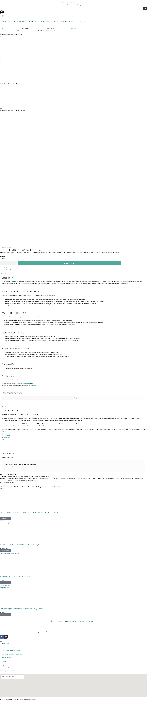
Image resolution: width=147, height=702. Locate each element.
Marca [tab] (3, 272)
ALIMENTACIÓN (6, 21)
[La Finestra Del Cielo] (73, 440)
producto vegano (119, 478)
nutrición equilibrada (98, 478)
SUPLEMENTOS (32, 21)
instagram (27, 383)
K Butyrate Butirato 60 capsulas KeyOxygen (17, 576)
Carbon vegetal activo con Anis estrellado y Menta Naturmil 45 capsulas (29, 512)
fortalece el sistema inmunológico (56, 478)
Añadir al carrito (69, 263)
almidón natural (12, 478)
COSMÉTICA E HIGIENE (19, 21)
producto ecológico (110, 478)
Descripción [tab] (4, 268)
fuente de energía (70, 478)
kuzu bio (90, 478)
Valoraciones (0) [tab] (5, 274)
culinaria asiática (42, 478)
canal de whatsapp (31, 385)
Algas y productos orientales (15, 476)
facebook (21, 383)
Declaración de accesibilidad (9, 647)
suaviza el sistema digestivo (20, 480)
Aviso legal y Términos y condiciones (11, 650)
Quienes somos (5, 643)
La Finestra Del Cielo (5, 247)
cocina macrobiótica (22, 478)
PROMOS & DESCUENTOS (67, 21)
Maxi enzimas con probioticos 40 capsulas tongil (19, 544)
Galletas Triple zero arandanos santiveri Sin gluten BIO (22, 608)
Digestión (73, 28)
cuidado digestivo (33, 478)
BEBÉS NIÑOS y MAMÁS (45, 21)
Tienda (79, 21)
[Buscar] (145, 8)
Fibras (18, 30)
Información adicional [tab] (7, 270)
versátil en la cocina (33, 480)
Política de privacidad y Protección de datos (13, 654)
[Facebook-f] (2, 637)
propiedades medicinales (131, 478)
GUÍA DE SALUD (50, 28)
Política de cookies (6, 657)
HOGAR (56, 21)
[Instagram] (6, 637)
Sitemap (4, 661)
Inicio (3, 28)
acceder (10, 466)
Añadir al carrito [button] (5, 518)
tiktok (32, 383)
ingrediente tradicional (82, 478)
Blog (85, 21)
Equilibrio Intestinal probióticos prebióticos (35, 476)
